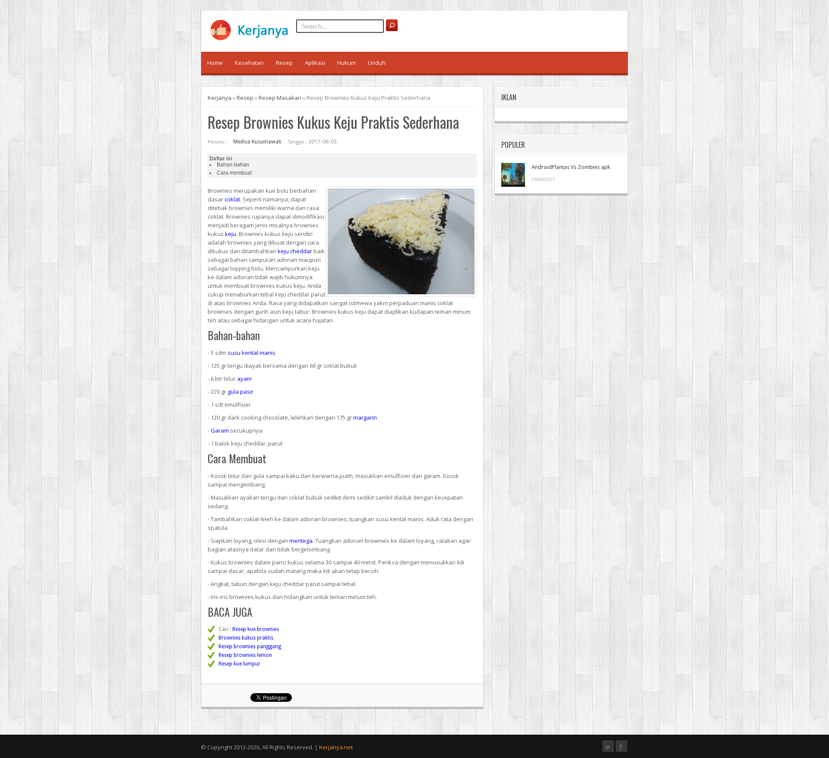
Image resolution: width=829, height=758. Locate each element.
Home (215, 63)
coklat (232, 199)
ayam (244, 378)
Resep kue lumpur (239, 664)
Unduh (377, 63)
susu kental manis (251, 353)
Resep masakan (280, 98)
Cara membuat (234, 173)
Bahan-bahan (233, 165)
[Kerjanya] (253, 38)
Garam (220, 430)
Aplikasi (315, 63)
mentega (301, 541)
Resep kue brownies (255, 629)
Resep (284, 63)
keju (230, 234)
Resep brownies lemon (245, 655)
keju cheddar (295, 251)
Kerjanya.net (336, 747)
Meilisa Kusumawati (257, 141)
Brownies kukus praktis (245, 638)
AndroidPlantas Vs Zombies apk (571, 167)
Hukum (346, 63)
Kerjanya (219, 98)
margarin (365, 417)
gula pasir (240, 391)
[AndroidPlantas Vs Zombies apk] (513, 175)
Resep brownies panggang (249, 646)
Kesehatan (249, 63)
